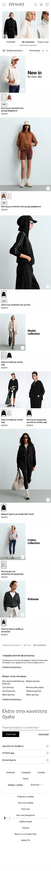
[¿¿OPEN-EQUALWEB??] (7, 818)
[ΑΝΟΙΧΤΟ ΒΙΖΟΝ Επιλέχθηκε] (3, 355)
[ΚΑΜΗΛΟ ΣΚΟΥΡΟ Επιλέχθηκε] (3, 196)
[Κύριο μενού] (4, 4)
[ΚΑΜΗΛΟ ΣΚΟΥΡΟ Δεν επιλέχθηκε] (9, 97)
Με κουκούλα (39, 645)
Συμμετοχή (11, 734)
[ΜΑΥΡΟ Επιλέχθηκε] (3, 294)
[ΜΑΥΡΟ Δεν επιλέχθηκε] (9, 355)
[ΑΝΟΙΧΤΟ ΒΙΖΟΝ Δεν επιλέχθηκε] (9, 413)
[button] (47, 4)
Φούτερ (27, 645)
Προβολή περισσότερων (11, 667)
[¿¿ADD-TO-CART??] (23, 90)
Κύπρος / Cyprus (15, 785)
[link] (41, 4)
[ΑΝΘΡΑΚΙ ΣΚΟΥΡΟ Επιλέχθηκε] (3, 622)
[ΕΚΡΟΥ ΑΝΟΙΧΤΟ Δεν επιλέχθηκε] (9, 196)
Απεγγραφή (43, 734)
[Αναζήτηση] (35, 4)
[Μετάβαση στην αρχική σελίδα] (16, 4)
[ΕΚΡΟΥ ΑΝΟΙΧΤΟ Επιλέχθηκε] (3, 97)
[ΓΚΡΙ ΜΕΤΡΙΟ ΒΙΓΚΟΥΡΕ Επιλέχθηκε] (3, 564)
